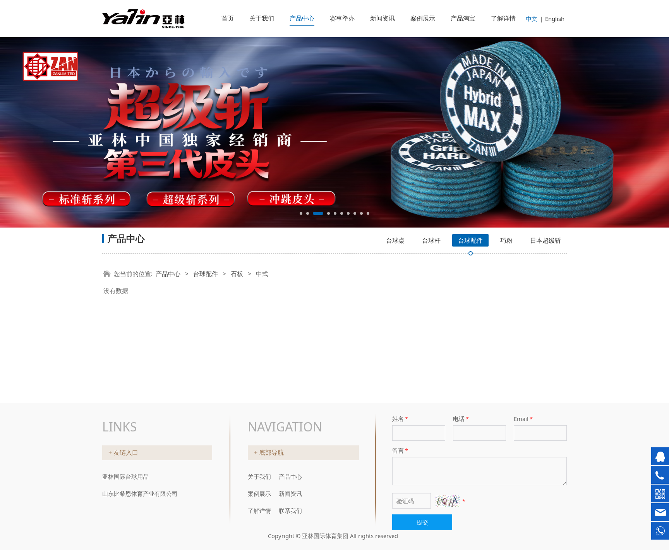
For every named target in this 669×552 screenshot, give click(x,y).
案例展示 (422, 18)
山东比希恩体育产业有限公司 (140, 493)
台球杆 (431, 240)
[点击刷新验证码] (447, 501)
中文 (531, 18)
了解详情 (503, 18)
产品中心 (302, 18)
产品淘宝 (463, 18)
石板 (237, 273)
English (554, 18)
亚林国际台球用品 (125, 476)
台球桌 (395, 240)
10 (368, 213)
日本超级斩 (545, 240)
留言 (400, 450)
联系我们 (290, 510)
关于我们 (261, 18)
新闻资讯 (382, 18)
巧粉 (506, 240)
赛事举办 (342, 18)
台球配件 (470, 240)
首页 (227, 18)
